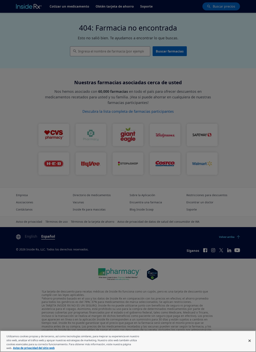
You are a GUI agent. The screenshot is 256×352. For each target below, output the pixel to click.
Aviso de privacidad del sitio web (34, 348)
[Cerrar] (249, 340)
